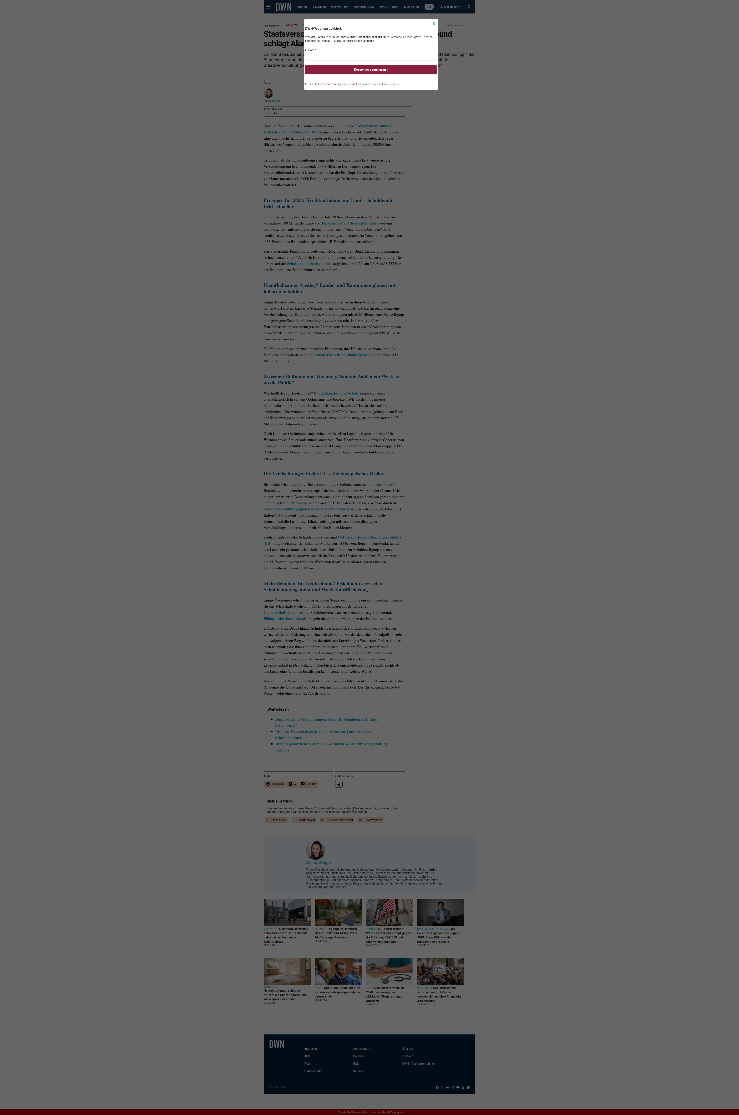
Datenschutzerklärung (329, 84)
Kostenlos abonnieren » (371, 69)
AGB (354, 84)
